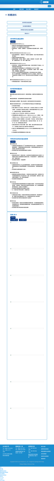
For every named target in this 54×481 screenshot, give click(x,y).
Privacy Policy (23, 464)
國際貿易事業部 (3, 471)
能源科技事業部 (3, 475)
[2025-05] (27, 328)
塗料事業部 (2, 473)
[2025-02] (27, 248)
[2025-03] (27, 275)
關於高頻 (21, 9)
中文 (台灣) (45, 2)
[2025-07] (27, 381)
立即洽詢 (13, 41)
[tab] (27, 22)
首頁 (14, 9)
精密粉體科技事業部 (4, 472)
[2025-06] (27, 355)
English (1, 479)
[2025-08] (27, 408)
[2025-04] (27, 302)
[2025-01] (27, 222)
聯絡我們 (36, 9)
